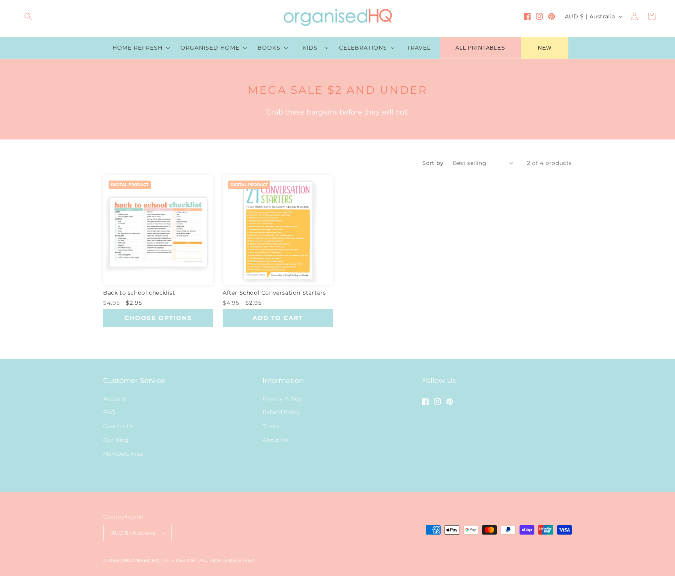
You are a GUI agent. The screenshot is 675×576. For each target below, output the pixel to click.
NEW (545, 48)
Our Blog (116, 440)
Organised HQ (141, 560)
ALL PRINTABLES (480, 48)
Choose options (158, 318)
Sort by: (433, 162)
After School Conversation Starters (274, 292)
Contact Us (118, 426)
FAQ (109, 412)
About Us (275, 440)
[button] (28, 16)
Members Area (123, 453)
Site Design (179, 560)
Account (114, 398)
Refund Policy (281, 412)
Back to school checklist (139, 292)
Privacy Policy (281, 398)
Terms (270, 426)
